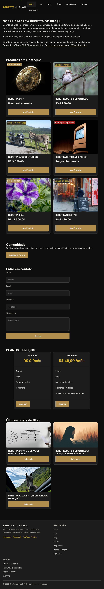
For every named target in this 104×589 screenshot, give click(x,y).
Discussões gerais (10, 564)
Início (31, 4)
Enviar (38, 336)
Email (8, 286)
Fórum (58, 4)
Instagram (7, 537)
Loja (40, 4)
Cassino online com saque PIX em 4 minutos (66, 45)
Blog (49, 4)
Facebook (17, 537)
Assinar (23, 404)
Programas (71, 4)
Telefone (10, 300)
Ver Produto (28, 112)
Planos (84, 4)
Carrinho (6, 576)
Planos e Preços (60, 550)
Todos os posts (9, 572)
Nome (8, 272)
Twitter (34, 537)
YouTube (26, 537)
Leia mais (28, 459)
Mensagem (11, 313)
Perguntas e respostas (12, 568)
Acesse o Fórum (17, 255)
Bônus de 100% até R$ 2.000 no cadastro (23, 45)
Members (33, 10)
